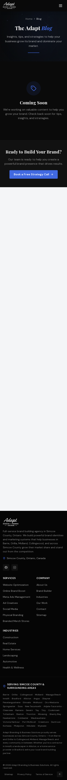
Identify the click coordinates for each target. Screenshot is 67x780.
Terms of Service (44, 774)
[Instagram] (14, 567)
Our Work (42, 603)
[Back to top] (60, 774)
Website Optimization (16, 584)
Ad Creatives (10, 603)
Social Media (10, 609)
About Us (41, 584)
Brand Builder (44, 590)
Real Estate (9, 643)
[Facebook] (6, 567)
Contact (41, 609)
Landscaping (10, 655)
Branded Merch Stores (16, 621)
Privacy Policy (24, 774)
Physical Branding (13, 615)
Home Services (11, 649)
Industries (42, 596)
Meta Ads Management (16, 596)
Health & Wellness (13, 667)
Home (29, 18)
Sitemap (41, 615)
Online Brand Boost (14, 590)
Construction (10, 637)
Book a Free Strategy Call (31, 174)
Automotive (10, 661)
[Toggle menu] (60, 5)
